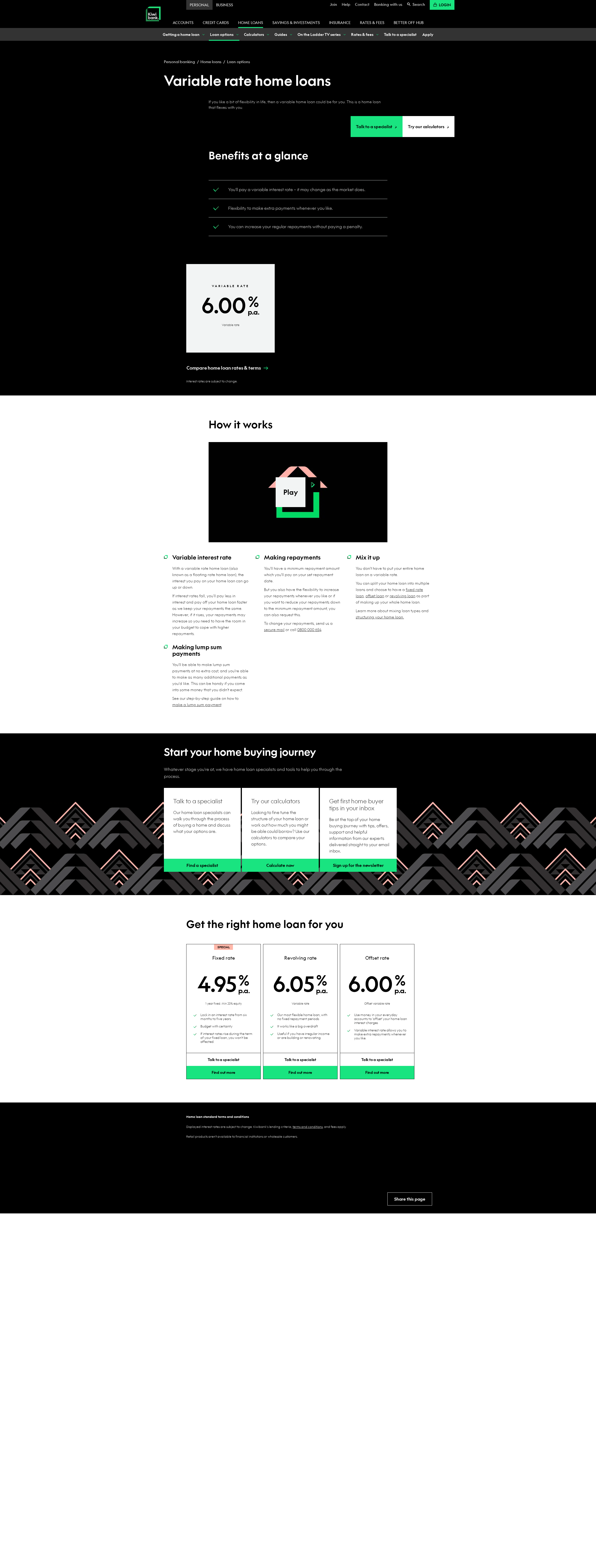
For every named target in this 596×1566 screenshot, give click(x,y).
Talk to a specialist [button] (223, 1059)
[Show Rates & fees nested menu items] (377, 34)
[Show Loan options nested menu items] (237, 34)
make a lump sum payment (196, 704)
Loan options (238, 61)
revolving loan (402, 595)
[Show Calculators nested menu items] (267, 34)
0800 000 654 (309, 629)
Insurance (340, 22)
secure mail (274, 629)
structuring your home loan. (380, 617)
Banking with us (388, 4)
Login (445, 4)
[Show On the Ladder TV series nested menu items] (344, 34)
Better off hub (408, 22)
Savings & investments (296, 22)
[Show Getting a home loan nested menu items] (203, 34)
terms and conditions (308, 1127)
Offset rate (377, 958)
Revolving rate (300, 958)
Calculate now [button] (280, 865)
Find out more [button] (223, 1072)
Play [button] (290, 492)
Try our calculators (426, 126)
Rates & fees (372, 22)
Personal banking (179, 61)
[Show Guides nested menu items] (290, 34)
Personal (199, 4)
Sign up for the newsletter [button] (358, 865)
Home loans (250, 22)
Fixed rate (223, 958)
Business (224, 4)
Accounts (183, 22)
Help (346, 4)
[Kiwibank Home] (153, 24)
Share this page (409, 1199)
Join (333, 4)
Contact (362, 4)
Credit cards (216, 22)
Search (419, 4)
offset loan (375, 595)
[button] (223, 368)
